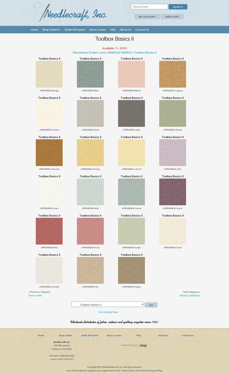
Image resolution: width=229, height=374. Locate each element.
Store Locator (97, 29)
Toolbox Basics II (145, 52)
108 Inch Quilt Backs (189, 295)
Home (34, 29)
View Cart (172, 16)
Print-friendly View (108, 312)
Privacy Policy (155, 370)
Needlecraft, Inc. (70, 12)
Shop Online (65, 335)
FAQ (113, 29)
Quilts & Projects (75, 29)
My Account (147, 16)
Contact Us (142, 29)
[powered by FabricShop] (134, 346)
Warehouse (80, 52)
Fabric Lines (98, 52)
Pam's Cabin (35, 295)
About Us (125, 29)
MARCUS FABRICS (120, 52)
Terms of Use (128, 370)
